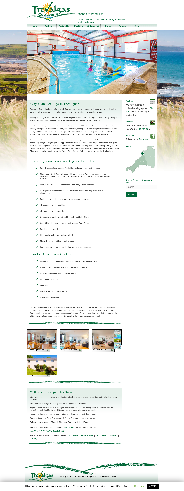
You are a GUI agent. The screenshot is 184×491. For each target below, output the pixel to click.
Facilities (78, 26)
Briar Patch (101, 436)
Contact (122, 26)
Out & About (93, 26)
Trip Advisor (143, 129)
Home (34, 26)
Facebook (144, 139)
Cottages (49, 26)
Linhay (34, 438)
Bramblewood (87, 436)
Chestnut (113, 436)
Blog (137, 26)
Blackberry (74, 436)
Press (108, 26)
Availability (64, 26)
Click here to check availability (47, 430)
